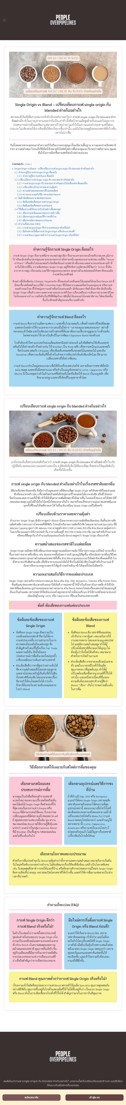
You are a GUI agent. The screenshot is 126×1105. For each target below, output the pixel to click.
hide (28, 164)
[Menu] (4, 20)
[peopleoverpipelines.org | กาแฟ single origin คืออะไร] (63, 20)
